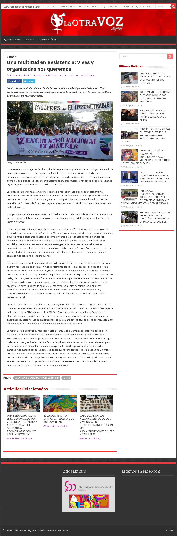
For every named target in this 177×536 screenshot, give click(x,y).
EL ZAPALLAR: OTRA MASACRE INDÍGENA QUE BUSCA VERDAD (58, 418)
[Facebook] (175, 12)
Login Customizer (110, 6)
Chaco (67, 378)
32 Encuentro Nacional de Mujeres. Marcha (37, 378)
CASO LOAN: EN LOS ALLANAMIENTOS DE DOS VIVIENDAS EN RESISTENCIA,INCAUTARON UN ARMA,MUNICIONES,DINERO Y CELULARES (97, 425)
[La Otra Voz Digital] (86, 22)
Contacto (50, 6)
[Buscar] (173, 6)
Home (95, 6)
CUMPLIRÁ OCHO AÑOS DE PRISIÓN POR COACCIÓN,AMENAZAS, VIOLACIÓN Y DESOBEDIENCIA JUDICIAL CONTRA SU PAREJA (145, 156)
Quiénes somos (144, 6)
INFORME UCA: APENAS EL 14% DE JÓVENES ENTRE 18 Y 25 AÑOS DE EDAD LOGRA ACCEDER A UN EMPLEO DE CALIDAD (145, 135)
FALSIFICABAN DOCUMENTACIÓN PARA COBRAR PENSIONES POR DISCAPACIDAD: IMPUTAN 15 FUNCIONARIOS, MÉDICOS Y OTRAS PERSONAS (145, 197)
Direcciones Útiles (67, 6)
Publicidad (127, 6)
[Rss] (171, 12)
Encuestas (84, 6)
